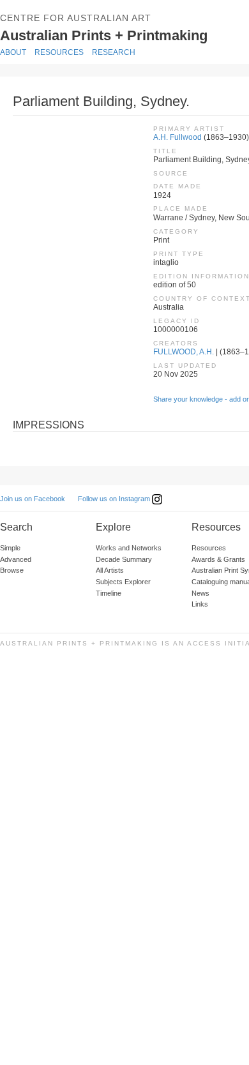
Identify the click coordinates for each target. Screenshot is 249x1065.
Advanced (15, 559)
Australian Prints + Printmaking (122, 34)
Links (200, 604)
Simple (10, 548)
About (13, 52)
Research (113, 52)
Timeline (108, 593)
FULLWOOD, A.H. (183, 351)
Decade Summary (124, 559)
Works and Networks (129, 548)
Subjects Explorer (123, 581)
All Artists (110, 570)
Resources (59, 52)
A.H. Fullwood (177, 137)
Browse (12, 570)
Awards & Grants (218, 559)
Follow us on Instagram (115, 498)
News (200, 593)
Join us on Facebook (32, 498)
